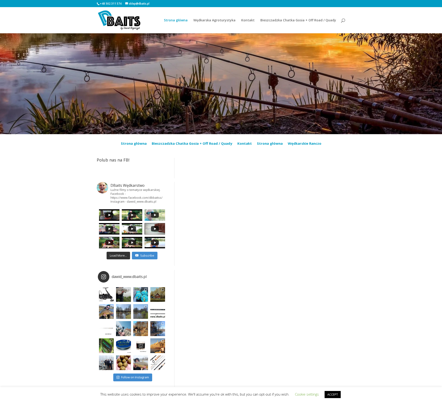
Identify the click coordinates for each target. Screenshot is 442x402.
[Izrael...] (157, 345)
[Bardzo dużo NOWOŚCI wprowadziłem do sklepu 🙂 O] (106, 328)
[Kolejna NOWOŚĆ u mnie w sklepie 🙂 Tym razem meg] (106, 294)
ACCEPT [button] (332, 394)
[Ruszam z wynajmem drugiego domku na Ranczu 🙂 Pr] (123, 311)
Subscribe (147, 255)
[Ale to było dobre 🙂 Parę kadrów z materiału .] (123, 294)
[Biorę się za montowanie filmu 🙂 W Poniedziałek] (140, 294)
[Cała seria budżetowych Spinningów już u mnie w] (157, 362)
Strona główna (176, 20)
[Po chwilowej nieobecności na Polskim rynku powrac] (140, 345)
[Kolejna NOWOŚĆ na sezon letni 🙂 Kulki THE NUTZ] (123, 362)
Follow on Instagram (135, 377)
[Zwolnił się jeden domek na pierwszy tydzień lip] (140, 311)
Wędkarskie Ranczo (304, 144)
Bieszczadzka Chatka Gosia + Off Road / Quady (298, 20)
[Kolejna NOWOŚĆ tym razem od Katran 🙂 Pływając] (123, 345)
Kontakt (248, 20)
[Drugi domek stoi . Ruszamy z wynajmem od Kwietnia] (140, 328)
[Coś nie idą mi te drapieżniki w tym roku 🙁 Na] (140, 362)
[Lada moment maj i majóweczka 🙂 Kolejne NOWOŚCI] (157, 311)
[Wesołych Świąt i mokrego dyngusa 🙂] (123, 328)
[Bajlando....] (106, 362)
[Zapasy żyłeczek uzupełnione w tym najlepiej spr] (106, 345)
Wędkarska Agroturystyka (214, 20)
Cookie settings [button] (307, 394)
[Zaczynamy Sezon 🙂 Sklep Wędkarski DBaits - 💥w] (157, 328)
